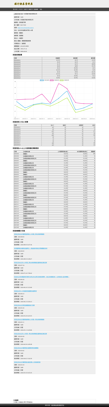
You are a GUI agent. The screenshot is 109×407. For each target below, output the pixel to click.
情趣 (16, 402)
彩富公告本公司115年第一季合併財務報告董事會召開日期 (30, 333)
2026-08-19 (17, 64)
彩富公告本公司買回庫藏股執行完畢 (24, 305)
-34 (52, 135)
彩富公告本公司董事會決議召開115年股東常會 (27, 362)
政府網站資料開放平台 (57, 405)
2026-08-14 (17, 70)
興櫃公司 (30, 9)
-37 (52, 131)
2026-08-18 (17, 66)
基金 (41, 9)
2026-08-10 (17, 77)
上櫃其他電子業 (18, 14)
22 (52, 145)
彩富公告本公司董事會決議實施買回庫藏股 (26, 348)
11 (52, 127)
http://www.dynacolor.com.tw (26, 27)
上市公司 (20, 9)
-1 (82, 133)
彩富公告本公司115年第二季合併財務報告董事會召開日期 (30, 262)
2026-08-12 (17, 74)
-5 (52, 129)
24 (52, 143)
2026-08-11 (17, 75)
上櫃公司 (25, 9)
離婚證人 (22, 402)
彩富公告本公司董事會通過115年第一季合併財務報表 (29, 319)
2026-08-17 (17, 68)
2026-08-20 (17, 62)
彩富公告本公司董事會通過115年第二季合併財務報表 (29, 234)
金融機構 (36, 9)
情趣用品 (30, 402)
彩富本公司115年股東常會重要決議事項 (25, 291)
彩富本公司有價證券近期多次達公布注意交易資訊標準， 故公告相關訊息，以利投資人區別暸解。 (41, 277)
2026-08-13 (17, 72)
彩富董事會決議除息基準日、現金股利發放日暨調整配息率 (30, 248)
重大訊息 (15, 9)
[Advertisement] (65, 4)
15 (52, 133)
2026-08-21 (17, 60)
